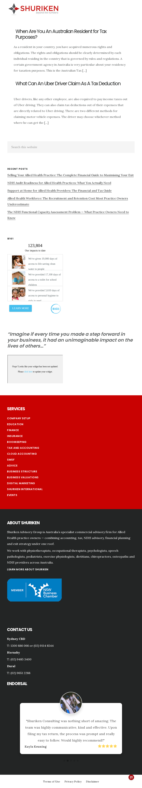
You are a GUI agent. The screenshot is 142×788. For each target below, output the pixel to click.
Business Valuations (23, 477)
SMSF (11, 460)
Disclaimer (92, 781)
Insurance (15, 436)
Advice (12, 465)
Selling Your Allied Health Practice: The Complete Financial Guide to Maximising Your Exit (70, 175)
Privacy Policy (73, 781)
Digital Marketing (21, 483)
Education (15, 424)
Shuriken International (25, 489)
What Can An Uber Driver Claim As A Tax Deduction (68, 83)
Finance (13, 430)
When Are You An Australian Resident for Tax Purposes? (61, 34)
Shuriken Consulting (33, 8)
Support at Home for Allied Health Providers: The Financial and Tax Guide (59, 190)
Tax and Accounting (23, 448)
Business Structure (22, 471)
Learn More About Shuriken (27, 569)
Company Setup (19, 418)
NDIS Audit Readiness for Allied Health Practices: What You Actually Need (59, 183)
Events (12, 495)
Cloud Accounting (22, 454)
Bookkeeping (17, 442)
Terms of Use (51, 781)
